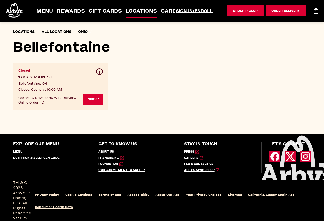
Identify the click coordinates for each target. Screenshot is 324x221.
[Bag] (316, 11)
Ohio (83, 32)
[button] (14, 10)
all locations (57, 32)
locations (24, 32)
